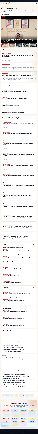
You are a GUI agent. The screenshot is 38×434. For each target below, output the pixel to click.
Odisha (31, 418)
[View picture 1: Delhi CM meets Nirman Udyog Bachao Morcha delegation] (4, 45)
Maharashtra (14, 418)
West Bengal (23, 424)
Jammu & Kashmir (6, 415)
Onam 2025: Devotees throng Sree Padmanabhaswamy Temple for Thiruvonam (16, 376)
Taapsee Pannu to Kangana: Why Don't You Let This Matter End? (13, 349)
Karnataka (23, 415)
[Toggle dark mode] (34, 3)
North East (23, 418)
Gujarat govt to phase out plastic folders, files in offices (12, 345)
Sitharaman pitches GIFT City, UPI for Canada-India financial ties (13, 380)
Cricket (12, 395)
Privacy (17, 430)
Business (7, 395)
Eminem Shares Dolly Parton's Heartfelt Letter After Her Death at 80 (14, 374)
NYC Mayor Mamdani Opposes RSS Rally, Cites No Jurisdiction (13, 347)
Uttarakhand (6, 424)
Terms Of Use (13, 430)
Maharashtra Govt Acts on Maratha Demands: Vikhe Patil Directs (13, 343)
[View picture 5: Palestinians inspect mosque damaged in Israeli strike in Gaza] (33, 45)
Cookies (21, 430)
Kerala (32, 415)
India (3, 395)
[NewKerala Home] (5, 3)
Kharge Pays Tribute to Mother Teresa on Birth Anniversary (12, 363)
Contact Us (25, 430)
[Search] (32, 3)
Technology (21, 395)
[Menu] (36, 3)
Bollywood (27, 395)
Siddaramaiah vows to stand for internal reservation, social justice (14, 388)
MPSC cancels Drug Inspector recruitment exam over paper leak (13, 361)
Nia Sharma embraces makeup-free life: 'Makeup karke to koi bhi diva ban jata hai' (16, 384)
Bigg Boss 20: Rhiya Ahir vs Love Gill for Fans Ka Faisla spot (12, 351)
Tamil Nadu (23, 421)
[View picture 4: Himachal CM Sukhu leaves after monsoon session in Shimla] (26, 45)
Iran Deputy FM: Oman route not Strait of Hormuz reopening (12, 336)
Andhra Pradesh (6, 410)
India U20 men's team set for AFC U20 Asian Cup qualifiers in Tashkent (14, 341)
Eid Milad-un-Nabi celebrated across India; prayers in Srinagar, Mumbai (15, 370)
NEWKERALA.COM (18, 432)
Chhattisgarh (23, 410)
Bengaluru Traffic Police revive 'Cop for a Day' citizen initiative (13, 359)
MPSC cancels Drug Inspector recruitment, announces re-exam (13, 332)
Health (16, 395)
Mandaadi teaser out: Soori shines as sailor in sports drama (12, 357)
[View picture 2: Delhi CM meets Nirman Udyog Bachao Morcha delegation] (12, 45)
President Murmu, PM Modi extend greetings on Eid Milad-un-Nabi (14, 382)
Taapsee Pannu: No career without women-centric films (12, 378)
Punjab (6, 421)
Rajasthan (15, 421)
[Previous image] (2, 29)
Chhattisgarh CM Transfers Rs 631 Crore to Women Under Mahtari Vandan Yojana (16, 334)
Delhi (32, 410)
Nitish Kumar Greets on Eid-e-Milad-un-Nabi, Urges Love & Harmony (14, 372)
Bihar (15, 410)
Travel (32, 395)
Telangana (32, 421)
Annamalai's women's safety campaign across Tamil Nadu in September (15, 386)
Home (35, 85)
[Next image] (36, 29)
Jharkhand (15, 415)
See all (34, 244)
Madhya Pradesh (6, 418)
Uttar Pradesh (14, 424)
